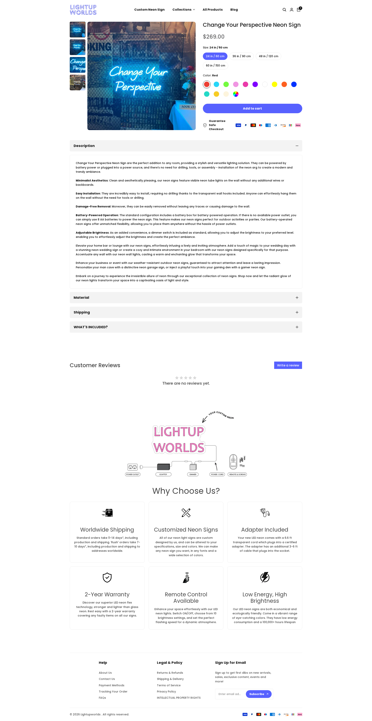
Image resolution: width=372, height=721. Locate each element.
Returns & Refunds (170, 673)
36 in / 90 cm (241, 56)
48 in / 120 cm (268, 56)
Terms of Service (169, 685)
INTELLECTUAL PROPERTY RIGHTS (179, 698)
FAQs (102, 698)
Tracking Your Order (113, 691)
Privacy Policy (166, 691)
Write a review (288, 365)
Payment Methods (111, 685)
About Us (105, 673)
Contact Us (107, 679)
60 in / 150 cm (215, 65)
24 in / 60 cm (215, 56)
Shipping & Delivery (170, 679)
